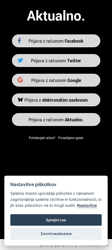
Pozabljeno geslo (70, 138)
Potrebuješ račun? (42, 138)
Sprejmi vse (56, 220)
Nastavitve (87, 205)
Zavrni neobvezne (56, 233)
